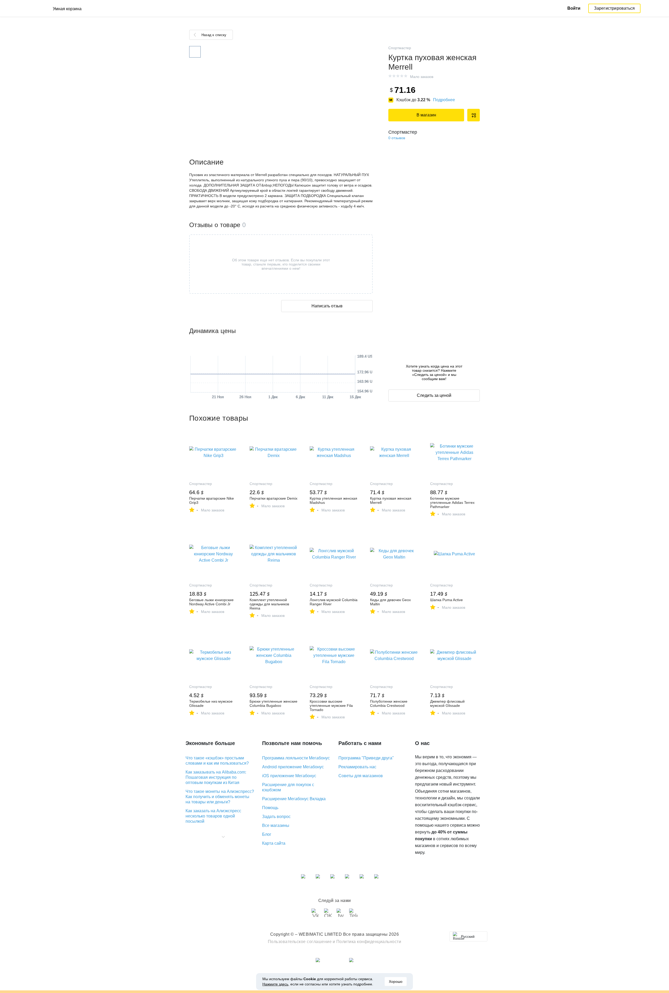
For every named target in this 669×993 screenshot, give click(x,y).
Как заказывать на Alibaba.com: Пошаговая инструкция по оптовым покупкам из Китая (216, 777)
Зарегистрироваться (614, 8)
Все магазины (275, 825)
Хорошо (395, 981)
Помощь (270, 807)
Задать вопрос (276, 816)
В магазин (426, 115)
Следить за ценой (434, 395)
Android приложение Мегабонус (293, 767)
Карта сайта (273, 843)
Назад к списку (213, 35)
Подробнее (444, 100)
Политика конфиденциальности (368, 941)
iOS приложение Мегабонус (289, 776)
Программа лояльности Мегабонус (296, 758)
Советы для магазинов (360, 776)
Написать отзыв (327, 306)
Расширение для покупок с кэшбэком (288, 787)
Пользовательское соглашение (300, 941)
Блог (266, 834)
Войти (573, 8)
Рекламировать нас (357, 767)
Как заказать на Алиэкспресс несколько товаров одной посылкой (213, 816)
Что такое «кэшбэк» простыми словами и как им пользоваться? (217, 760)
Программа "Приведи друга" (366, 758)
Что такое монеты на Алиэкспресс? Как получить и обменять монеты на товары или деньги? (220, 796)
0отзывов (396, 138)
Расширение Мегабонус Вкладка (294, 799)
